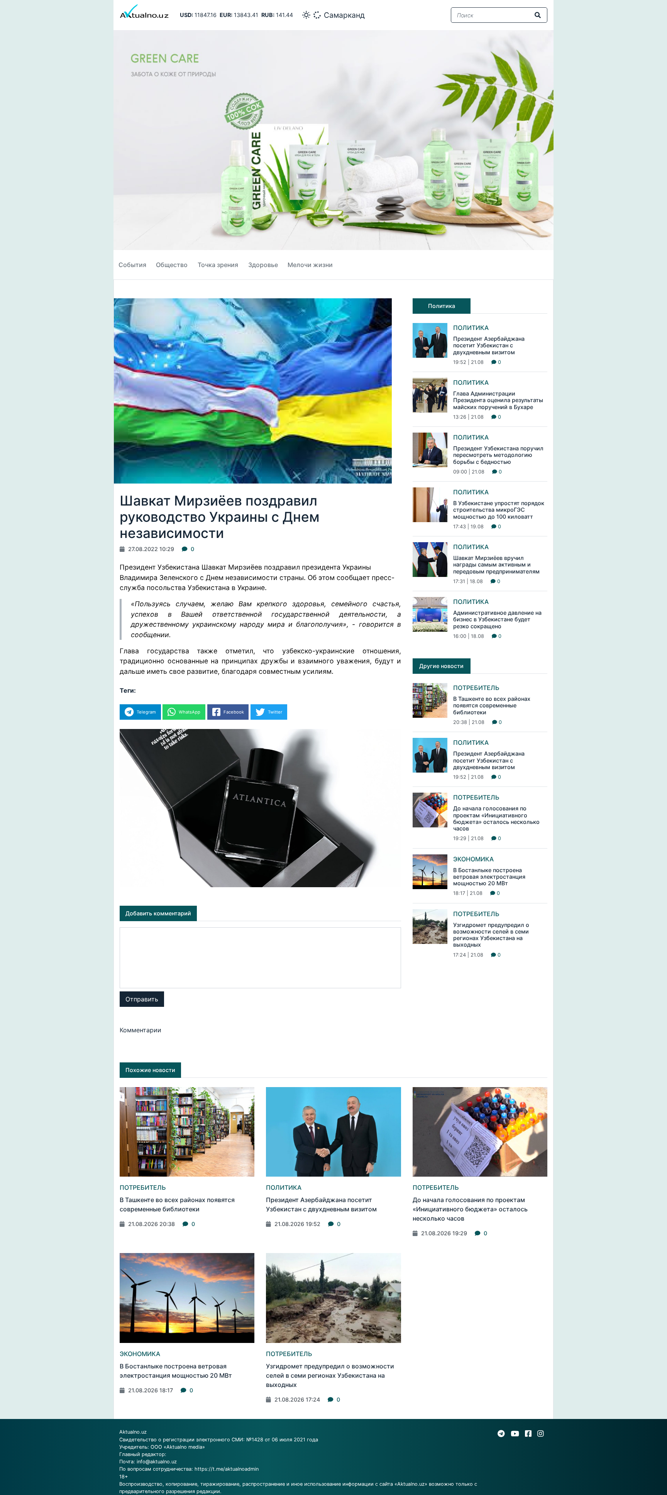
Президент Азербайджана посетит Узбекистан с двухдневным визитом (489, 345)
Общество (172, 265)
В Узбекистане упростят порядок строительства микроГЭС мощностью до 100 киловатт (498, 510)
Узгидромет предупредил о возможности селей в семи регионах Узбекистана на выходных (491, 935)
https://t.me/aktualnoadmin (227, 1469)
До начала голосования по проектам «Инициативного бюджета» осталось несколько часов (496, 818)
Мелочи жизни (310, 265)
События (132, 265)
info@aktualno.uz (157, 1462)
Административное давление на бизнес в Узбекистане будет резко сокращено (497, 619)
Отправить (141, 999)
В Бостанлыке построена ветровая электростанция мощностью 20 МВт (489, 877)
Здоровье (263, 265)
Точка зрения (218, 265)
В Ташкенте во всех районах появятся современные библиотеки (491, 705)
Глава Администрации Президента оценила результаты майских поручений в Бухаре (498, 400)
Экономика (473, 859)
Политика (471, 327)
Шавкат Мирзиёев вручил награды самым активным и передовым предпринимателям (496, 565)
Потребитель (476, 688)
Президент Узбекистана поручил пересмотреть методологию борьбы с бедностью (498, 455)
